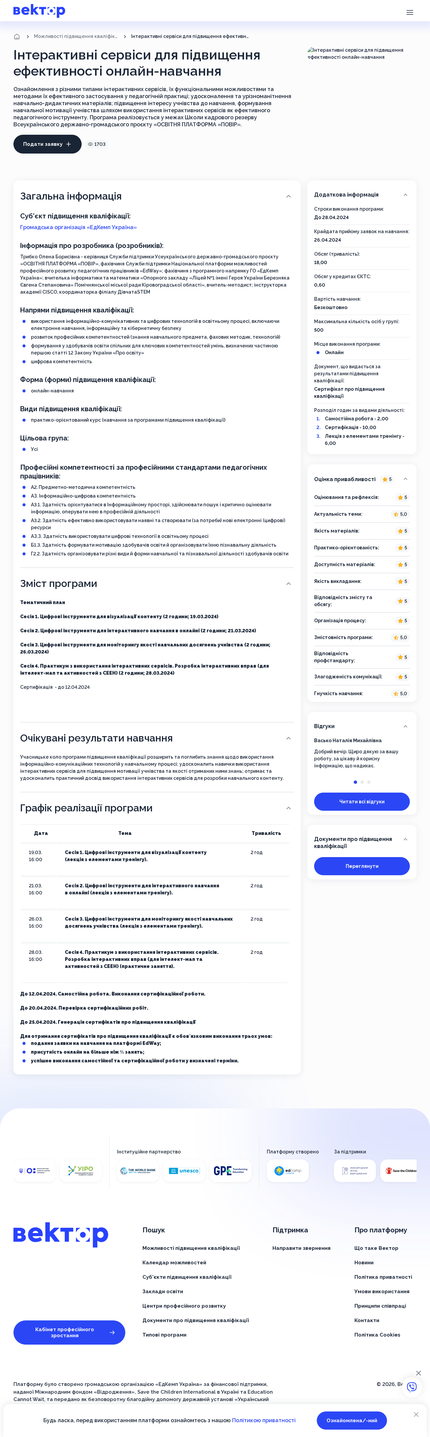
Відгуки (324, 726)
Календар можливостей (174, 1263)
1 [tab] (355, 782)
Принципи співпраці (380, 1306)
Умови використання (382, 1291)
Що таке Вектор (376, 1248)
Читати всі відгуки (362, 801)
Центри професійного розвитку (184, 1306)
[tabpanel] (362, 753)
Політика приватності (383, 1277)
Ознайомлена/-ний (352, 1421)
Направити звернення (301, 1248)
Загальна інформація (71, 196)
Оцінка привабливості (353, 479)
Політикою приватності (264, 1420)
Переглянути (362, 866)
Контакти (366, 1320)
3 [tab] (369, 782)
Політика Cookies (377, 1335)
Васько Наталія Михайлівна (348, 740)
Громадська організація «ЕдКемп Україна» (78, 227)
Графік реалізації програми (86, 807)
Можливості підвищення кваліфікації (76, 36)
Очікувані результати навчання (96, 738)
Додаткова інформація (346, 195)
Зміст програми (58, 583)
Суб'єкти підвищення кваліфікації (186, 1277)
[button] (409, 12)
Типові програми (164, 1335)
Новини (364, 1263)
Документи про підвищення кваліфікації (353, 842)
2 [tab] (362, 782)
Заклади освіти (162, 1291)
